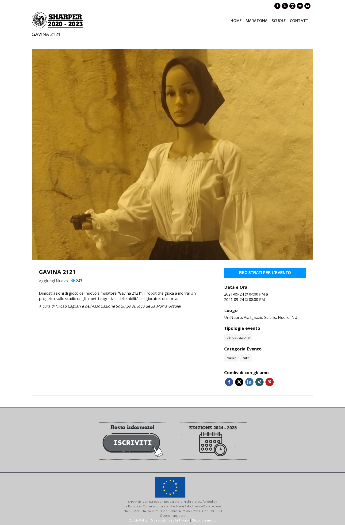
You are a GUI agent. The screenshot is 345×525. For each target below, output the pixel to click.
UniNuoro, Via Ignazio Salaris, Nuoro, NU (260, 317)
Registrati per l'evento (265, 273)
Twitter (239, 382)
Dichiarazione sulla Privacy (170, 520)
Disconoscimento (204, 520)
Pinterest (269, 382)
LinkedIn (249, 382)
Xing (259, 382)
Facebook (229, 382)
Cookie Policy (138, 520)
